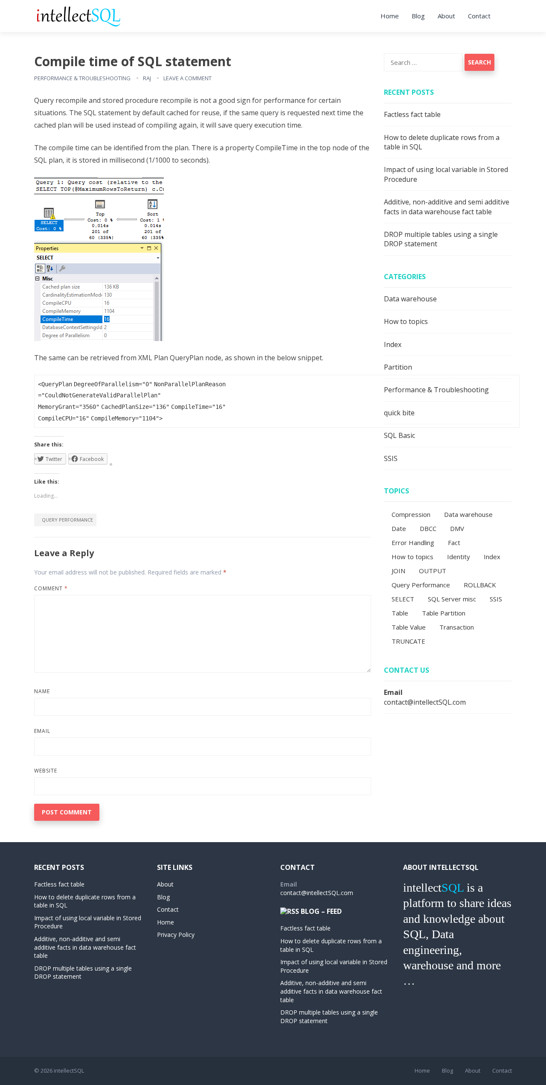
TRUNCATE (408, 641)
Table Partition (443, 613)
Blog (418, 16)
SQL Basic (399, 435)
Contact (479, 16)
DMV (457, 528)
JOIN (398, 570)
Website (45, 770)
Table (400, 613)
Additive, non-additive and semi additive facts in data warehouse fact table (446, 206)
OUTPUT (432, 570)
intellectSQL (69, 1070)
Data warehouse (410, 298)
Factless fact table (412, 114)
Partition (398, 367)
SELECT (403, 599)
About (446, 16)
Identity (458, 556)
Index (392, 344)
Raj (147, 78)
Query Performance (67, 519)
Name (42, 691)
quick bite (399, 412)
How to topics (406, 321)
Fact (454, 542)
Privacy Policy (176, 934)
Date (399, 528)
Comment (51, 588)
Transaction (456, 627)
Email (42, 731)
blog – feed (321, 911)
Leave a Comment (187, 78)
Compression (411, 514)
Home (389, 16)
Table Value (409, 627)
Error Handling (413, 542)
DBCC (428, 528)
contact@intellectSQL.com (425, 702)
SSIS (391, 458)
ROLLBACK (480, 584)
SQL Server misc (452, 599)
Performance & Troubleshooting (82, 78)
